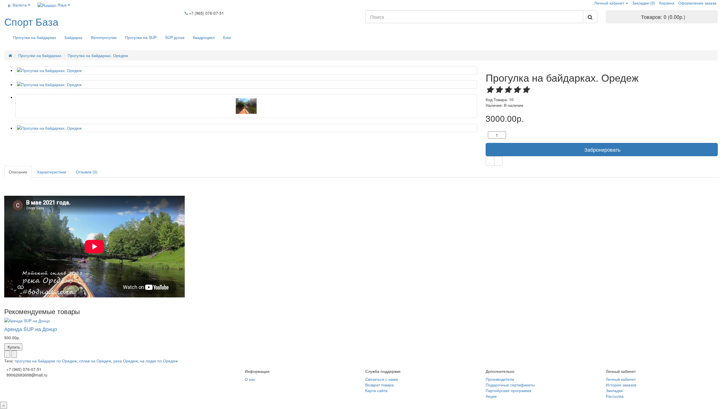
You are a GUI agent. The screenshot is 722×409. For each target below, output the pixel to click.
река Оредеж (125, 361)
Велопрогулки (103, 37)
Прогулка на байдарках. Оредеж (98, 55)
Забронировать (602, 149)
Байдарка (73, 37)
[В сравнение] (498, 161)
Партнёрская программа (508, 390)
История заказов (621, 385)
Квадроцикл (204, 37)
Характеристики (51, 172)
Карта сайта (376, 390)
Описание (18, 172)
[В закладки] (490, 161)
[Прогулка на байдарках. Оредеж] (246, 70)
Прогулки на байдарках (34, 37)
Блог (227, 37)
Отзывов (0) (87, 172)
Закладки (614, 390)
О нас (250, 379)
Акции (491, 396)
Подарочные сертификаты (510, 385)
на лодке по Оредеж (159, 361)
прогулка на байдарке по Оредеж (46, 361)
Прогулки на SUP (141, 37)
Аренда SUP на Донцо (30, 328)
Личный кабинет (621, 379)
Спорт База (31, 21)
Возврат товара (379, 385)
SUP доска (174, 37)
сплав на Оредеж (95, 361)
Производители (500, 379)
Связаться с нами (381, 379)
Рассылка (615, 396)
